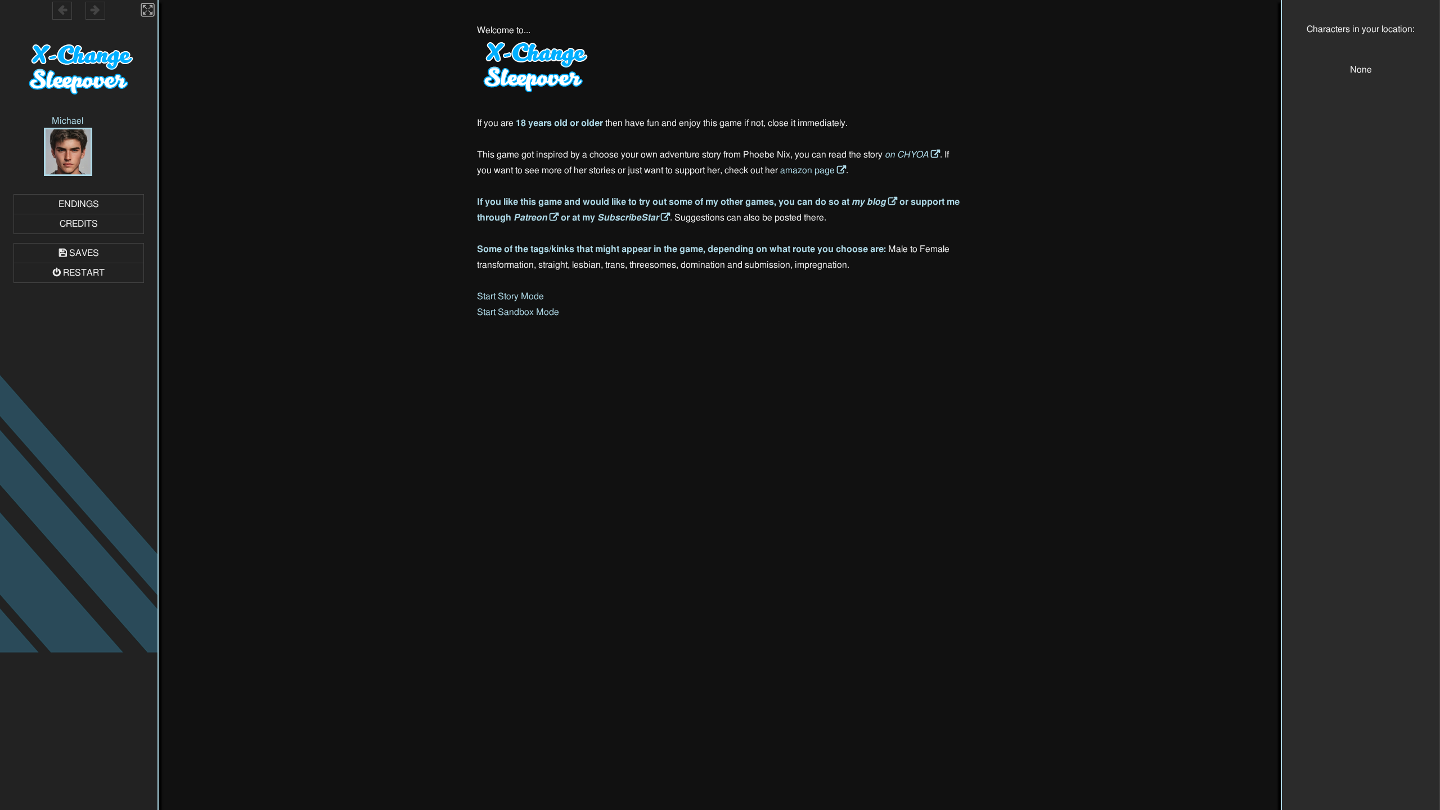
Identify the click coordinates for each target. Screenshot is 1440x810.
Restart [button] (84, 272)
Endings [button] (78, 204)
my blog (869, 201)
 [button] (62, 9)
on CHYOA (907, 154)
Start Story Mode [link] (510, 296)
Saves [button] (84, 253)
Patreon (530, 217)
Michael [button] (67, 120)
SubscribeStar (628, 217)
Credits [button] (79, 223)
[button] (68, 153)
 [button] (95, 9)
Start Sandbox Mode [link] (518, 312)
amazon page (807, 170)
